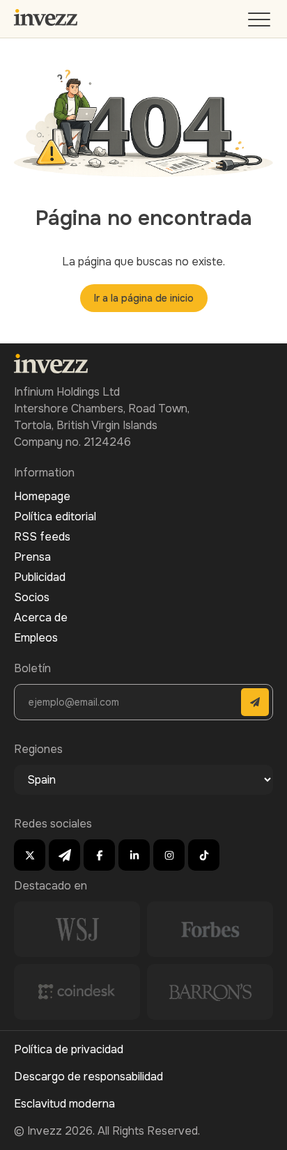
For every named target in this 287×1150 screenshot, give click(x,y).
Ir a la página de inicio (144, 298)
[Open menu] (260, 22)
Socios (31, 597)
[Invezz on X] (29, 855)
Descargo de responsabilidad (88, 1076)
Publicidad (39, 577)
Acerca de (41, 617)
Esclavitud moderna (64, 1103)
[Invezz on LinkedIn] (134, 855)
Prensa (32, 557)
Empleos (36, 637)
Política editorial (55, 516)
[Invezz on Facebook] (99, 855)
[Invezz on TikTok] (203, 855)
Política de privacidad (68, 1049)
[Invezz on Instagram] (169, 855)
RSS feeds (42, 536)
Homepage (42, 496)
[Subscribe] (255, 702)
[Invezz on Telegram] (64, 855)
